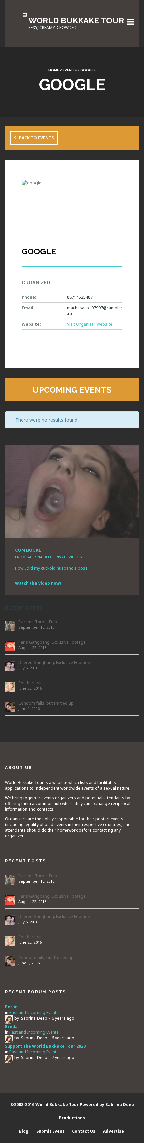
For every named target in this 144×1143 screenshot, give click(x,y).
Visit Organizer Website (89, 324)
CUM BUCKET (30, 550)
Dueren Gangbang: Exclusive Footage (54, 662)
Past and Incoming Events (34, 1012)
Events (70, 70)
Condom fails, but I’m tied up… (47, 703)
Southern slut (31, 683)
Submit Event (50, 1131)
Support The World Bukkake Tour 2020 (45, 1046)
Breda (11, 1026)
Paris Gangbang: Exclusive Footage (52, 642)
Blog (23, 1131)
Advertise (113, 1131)
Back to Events (36, 138)
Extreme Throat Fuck (37, 622)
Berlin (11, 1007)
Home (53, 70)
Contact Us (83, 1131)
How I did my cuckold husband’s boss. (52, 568)
